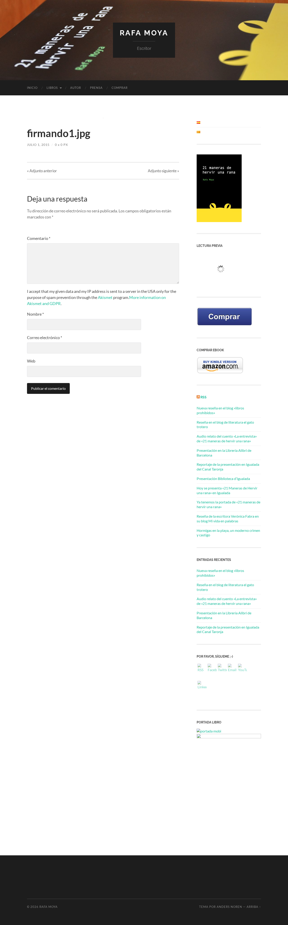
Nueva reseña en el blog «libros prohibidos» (220, 572)
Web (31, 360)
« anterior (42, 170)
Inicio (32, 88)
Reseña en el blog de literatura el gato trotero (225, 587)
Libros (52, 88)
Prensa (96, 88)
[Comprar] (225, 325)
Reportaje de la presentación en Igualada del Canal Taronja (228, 629)
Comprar (120, 88)
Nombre (35, 314)
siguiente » (163, 170)
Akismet (105, 297)
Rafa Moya (144, 33)
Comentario (38, 238)
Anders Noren (229, 907)
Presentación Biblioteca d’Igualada (223, 478)
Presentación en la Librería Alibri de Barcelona (224, 615)
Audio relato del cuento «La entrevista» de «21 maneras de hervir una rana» (227, 438)
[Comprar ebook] (220, 372)
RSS (203, 397)
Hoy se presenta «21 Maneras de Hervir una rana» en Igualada (227, 490)
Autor (75, 88)
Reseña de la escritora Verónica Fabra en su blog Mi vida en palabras (228, 518)
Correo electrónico (44, 337)
